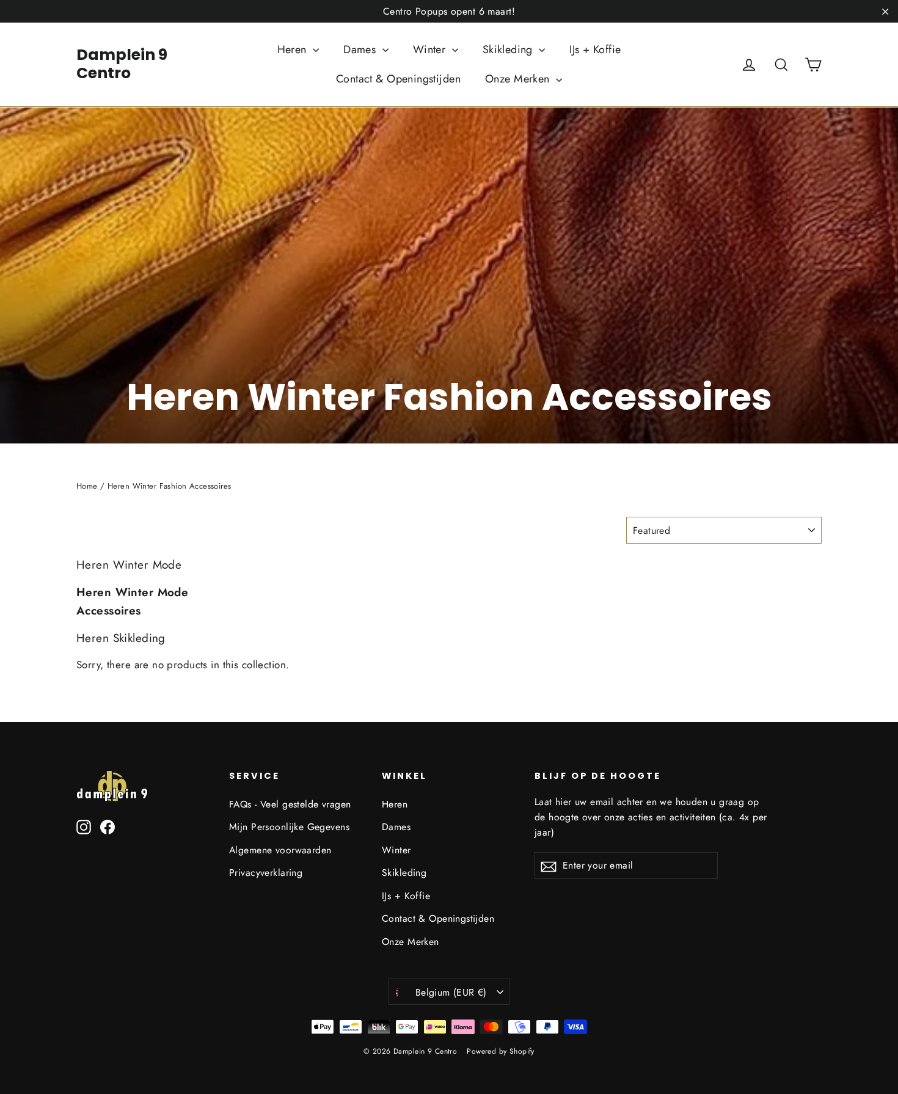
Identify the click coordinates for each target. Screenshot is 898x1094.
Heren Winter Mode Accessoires (132, 601)
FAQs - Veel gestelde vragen (290, 804)
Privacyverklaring (265, 873)
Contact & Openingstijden (398, 79)
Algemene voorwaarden (280, 850)
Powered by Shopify (501, 1051)
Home (87, 486)
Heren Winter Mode (128, 564)
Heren (293, 49)
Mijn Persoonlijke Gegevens (289, 827)
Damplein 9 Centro (121, 64)
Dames (361, 49)
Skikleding (509, 49)
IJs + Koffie (595, 49)
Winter (431, 49)
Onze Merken (519, 79)
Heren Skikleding (121, 638)
